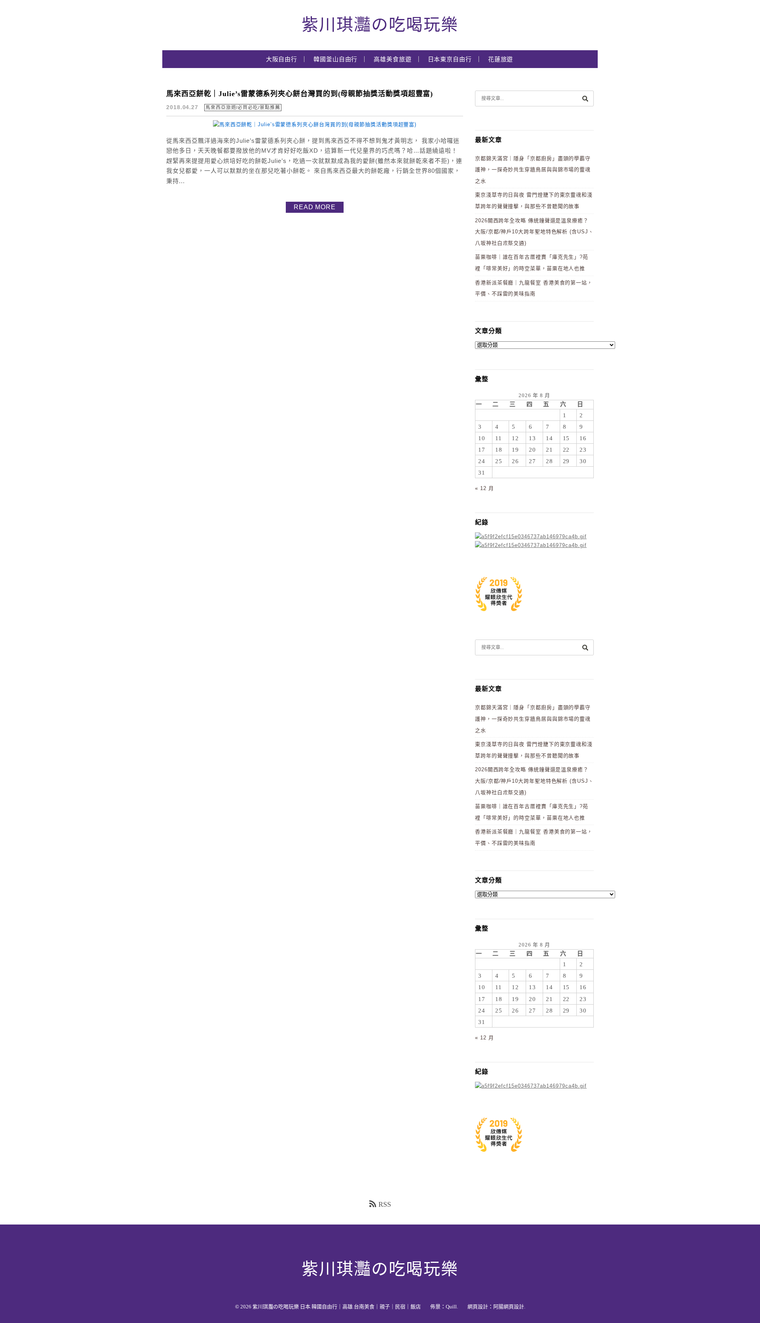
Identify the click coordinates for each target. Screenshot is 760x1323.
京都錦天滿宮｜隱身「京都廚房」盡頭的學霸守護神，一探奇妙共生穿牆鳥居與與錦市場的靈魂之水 (533, 169)
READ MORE (315, 207)
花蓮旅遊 (500, 59)
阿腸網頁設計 (508, 1307)
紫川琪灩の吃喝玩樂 (380, 25)
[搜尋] (585, 98)
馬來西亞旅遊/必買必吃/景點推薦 (242, 107)
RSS (384, 1204)
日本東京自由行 (450, 59)
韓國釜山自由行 (335, 59)
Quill (451, 1307)
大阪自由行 (282, 59)
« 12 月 (484, 488)
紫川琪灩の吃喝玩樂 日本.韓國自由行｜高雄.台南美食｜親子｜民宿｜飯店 (337, 1307)
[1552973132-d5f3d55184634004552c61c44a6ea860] (498, 615)
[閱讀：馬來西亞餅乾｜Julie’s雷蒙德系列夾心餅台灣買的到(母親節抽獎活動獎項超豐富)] (314, 124)
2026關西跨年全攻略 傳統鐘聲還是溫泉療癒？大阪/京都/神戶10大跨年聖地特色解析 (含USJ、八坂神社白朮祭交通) (534, 232)
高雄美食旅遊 (392, 59)
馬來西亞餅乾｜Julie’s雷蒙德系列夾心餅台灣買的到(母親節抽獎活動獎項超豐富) (299, 94)
